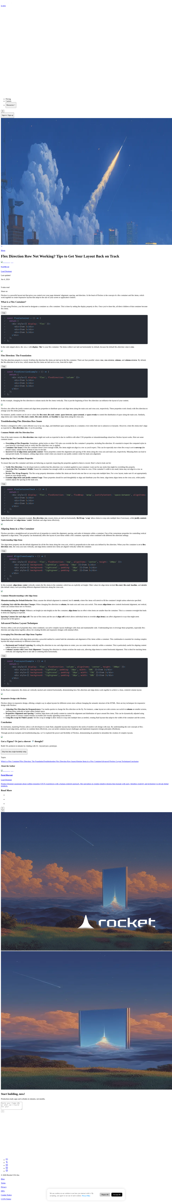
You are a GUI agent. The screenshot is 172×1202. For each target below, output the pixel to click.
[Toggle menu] (2, 111)
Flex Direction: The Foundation (32, 761)
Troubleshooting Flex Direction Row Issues (60, 761)
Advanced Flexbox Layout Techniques (115, 761)
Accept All (116, 1195)
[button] (86, 74)
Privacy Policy (86, 1196)
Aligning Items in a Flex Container (88, 761)
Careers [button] (8, 101)
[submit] (2, 1111)
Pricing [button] (8, 99)
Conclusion (134, 761)
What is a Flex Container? (10, 761)
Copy (3, 313)
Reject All (105, 1195)
